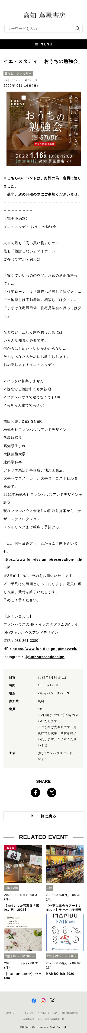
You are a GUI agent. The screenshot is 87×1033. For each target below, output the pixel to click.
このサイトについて (47, 1013)
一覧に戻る (46, 816)
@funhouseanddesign (44, 657)
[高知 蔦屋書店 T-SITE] (43, 14)
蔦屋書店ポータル (31, 1019)
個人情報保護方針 (69, 1013)
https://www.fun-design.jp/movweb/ (45, 649)
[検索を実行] (76, 30)
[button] (43, 44)
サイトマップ (26, 1013)
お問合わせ (10, 1013)
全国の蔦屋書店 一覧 (54, 1019)
